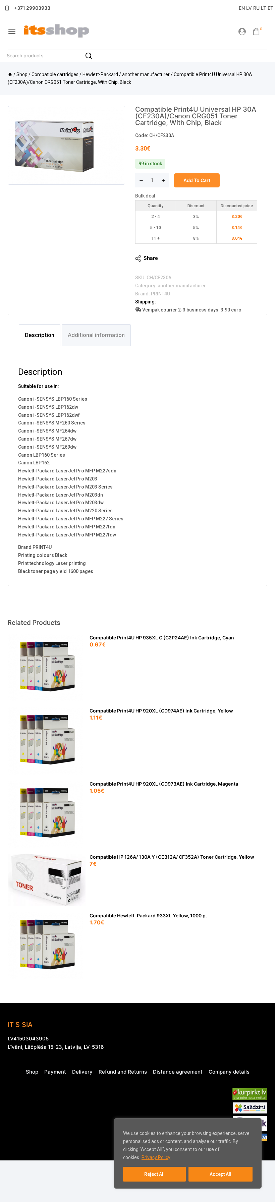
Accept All (220, 1174)
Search (92, 58)
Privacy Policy (156, 1157)
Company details (229, 1072)
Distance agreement (178, 1072)
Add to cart (196, 180)
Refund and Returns (123, 1072)
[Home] (10, 74)
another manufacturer (182, 285)
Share (151, 258)
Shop (32, 1072)
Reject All (154, 1174)
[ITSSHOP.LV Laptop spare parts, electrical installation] (56, 31)
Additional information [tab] (96, 335)
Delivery (82, 1072)
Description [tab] (39, 335)
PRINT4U (160, 293)
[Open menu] (12, 31)
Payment (55, 1072)
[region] (188, 1153)
